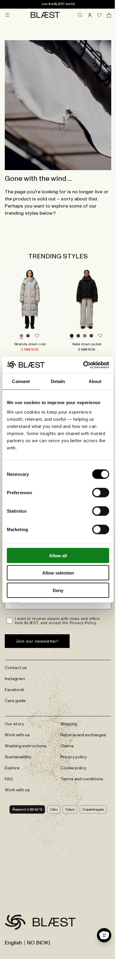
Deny (58, 590)
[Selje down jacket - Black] (86, 299)
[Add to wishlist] (37, 336)
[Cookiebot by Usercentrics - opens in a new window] (83, 365)
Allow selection (58, 572)
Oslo (53, 809)
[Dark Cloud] (91, 336)
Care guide (15, 701)
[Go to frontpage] (15, 923)
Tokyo (70, 809)
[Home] (45, 15)
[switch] (100, 492)
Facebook (14, 690)
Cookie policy (73, 768)
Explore (12, 768)
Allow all (58, 555)
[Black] (71, 336)
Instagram (15, 679)
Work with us (17, 735)
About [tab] (95, 381)
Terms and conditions (81, 779)
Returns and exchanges (83, 735)
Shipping (68, 724)
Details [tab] (58, 381)
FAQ (9, 779)
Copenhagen (93, 809)
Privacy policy (73, 757)
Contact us (16, 668)
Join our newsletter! (37, 641)
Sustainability (18, 757)
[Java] (78, 336)
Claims (67, 746)
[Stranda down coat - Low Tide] (29, 299)
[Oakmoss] (85, 336)
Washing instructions (25, 746)
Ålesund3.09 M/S (27, 809)
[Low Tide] (21, 336)
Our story (14, 724)
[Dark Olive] (28, 336)
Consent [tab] (21, 381)
